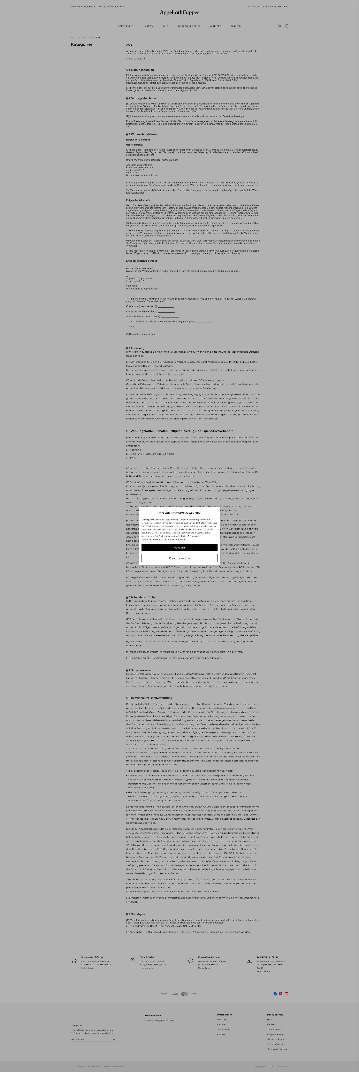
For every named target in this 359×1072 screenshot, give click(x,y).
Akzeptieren (180, 548)
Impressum (181, 539)
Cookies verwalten (179, 558)
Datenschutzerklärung (151, 539)
